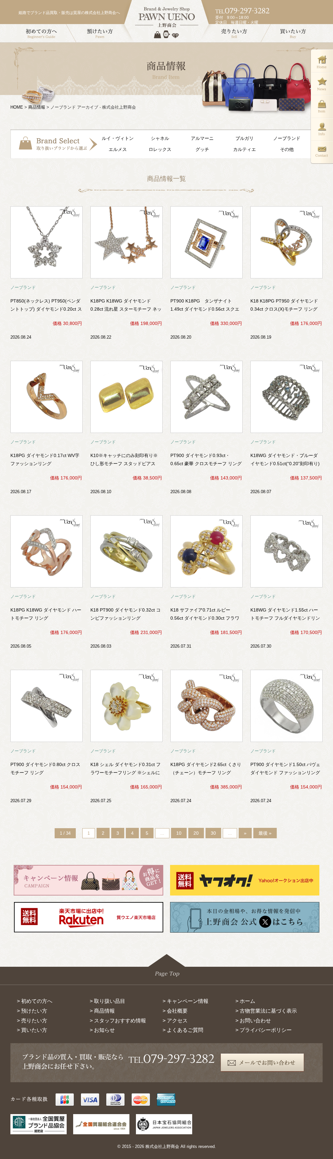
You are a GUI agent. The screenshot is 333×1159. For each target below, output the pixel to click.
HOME (16, 107)
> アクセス (175, 1020)
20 (196, 833)
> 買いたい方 (32, 1030)
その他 (287, 149)
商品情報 (36, 107)
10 (178, 833)
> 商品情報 (102, 1011)
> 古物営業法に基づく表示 (266, 1011)
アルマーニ (202, 138)
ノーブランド (286, 138)
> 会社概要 (175, 1011)
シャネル (160, 138)
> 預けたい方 (32, 1011)
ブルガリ (244, 138)
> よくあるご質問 (183, 1030)
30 (213, 833)
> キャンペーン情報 (185, 1001)
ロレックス (160, 149)
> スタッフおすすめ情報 (118, 1020)
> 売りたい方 (32, 1020)
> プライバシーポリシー (263, 1030)
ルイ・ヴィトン (118, 138)
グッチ (202, 149)
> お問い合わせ (253, 1020)
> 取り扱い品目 (107, 1001)
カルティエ (244, 149)
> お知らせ (102, 1030)
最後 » (265, 833)
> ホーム (245, 1001)
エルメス (118, 149)
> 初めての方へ (34, 1001)
